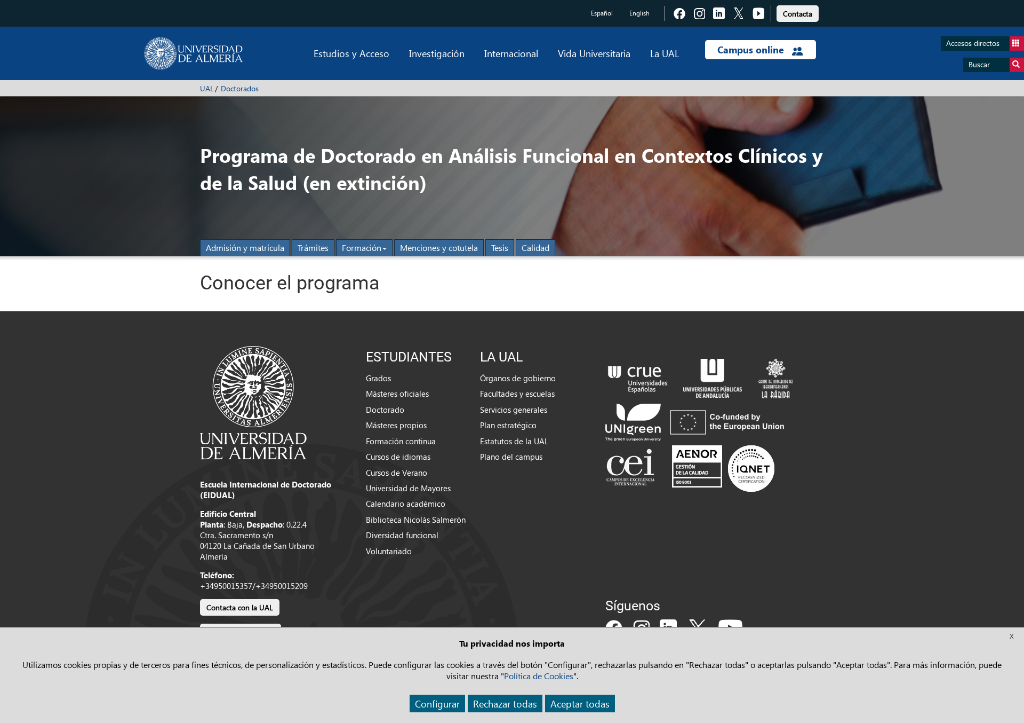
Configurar (437, 703)
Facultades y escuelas (517, 393)
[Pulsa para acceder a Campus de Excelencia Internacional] (632, 468)
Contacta (797, 14)
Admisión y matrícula (245, 247)
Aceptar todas (580, 703)
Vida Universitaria (594, 53)
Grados (378, 378)
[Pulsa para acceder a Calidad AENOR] (723, 468)
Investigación (437, 53)
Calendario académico (405, 503)
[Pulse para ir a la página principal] (193, 53)
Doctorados (240, 88)
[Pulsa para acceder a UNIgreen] (697, 421)
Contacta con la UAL (239, 607)
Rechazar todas (505, 703)
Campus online (752, 49)
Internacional (511, 53)
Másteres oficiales (397, 393)
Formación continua (401, 441)
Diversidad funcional (402, 535)
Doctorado (385, 409)
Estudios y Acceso (351, 53)
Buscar (979, 64)
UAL (207, 88)
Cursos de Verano (396, 472)
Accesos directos (972, 43)
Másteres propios (396, 425)
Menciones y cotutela (439, 247)
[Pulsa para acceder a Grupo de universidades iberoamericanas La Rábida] (776, 377)
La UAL (664, 53)
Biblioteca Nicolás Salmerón (416, 519)
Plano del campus (511, 456)
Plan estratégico (508, 425)
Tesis (499, 247)
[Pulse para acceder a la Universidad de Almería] (253, 401)
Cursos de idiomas (398, 456)
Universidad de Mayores (408, 488)
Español (602, 13)
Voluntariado (389, 551)
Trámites (313, 247)
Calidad (535, 247)
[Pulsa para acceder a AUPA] (712, 377)
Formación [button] (361, 247)
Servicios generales (513, 409)
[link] (798, 12)
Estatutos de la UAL (514, 441)
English (639, 13)
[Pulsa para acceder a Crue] (637, 377)
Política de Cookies (538, 675)
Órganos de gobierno (518, 378)
